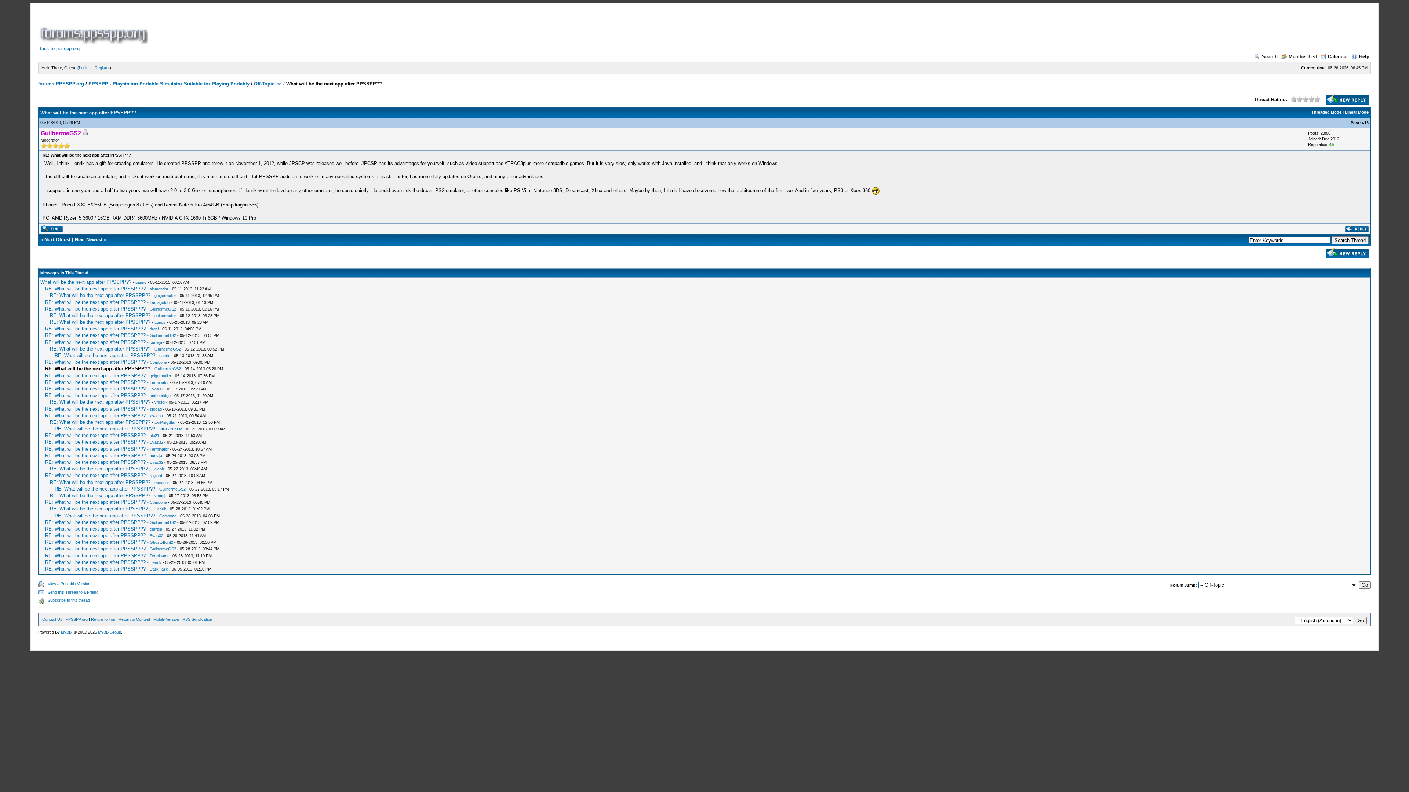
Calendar (1338, 56)
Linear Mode (1357, 112)
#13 (1365, 123)
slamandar (159, 289)
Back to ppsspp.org (59, 48)
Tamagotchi (160, 302)
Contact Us (52, 619)
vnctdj (159, 402)
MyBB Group (109, 632)
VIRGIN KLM (170, 429)
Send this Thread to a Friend (73, 592)
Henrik (160, 509)
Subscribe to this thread (69, 600)
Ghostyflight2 (161, 542)
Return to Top (103, 619)
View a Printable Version (69, 584)
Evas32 (156, 389)
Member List (1303, 56)
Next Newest (88, 239)
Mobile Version (166, 619)
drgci (154, 329)
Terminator (159, 382)
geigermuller (165, 295)
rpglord (156, 475)
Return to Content (134, 619)
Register (102, 68)
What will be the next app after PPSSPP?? (85, 282)
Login (83, 68)
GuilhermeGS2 (163, 309)
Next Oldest (57, 239)
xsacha (156, 416)
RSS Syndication (197, 619)
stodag (156, 409)
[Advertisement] (283, 27)
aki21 (154, 435)
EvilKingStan (165, 422)
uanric (140, 282)
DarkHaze (159, 569)
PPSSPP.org (77, 619)
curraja (156, 342)
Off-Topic (264, 84)
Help (1364, 56)
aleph (159, 469)
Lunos (159, 322)
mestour (161, 482)
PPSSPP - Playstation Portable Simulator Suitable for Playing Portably (169, 84)
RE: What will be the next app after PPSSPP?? (95, 289)
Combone (158, 362)
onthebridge (160, 395)
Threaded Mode (1326, 112)
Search (1270, 56)
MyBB (66, 632)
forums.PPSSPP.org (61, 84)
